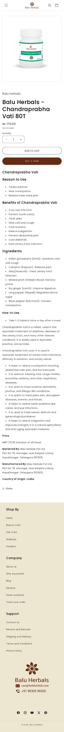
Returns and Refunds (18, 629)
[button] (6, 5)
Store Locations (15, 595)
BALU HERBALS (36, 725)
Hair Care (11, 532)
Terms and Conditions (19, 643)
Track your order (16, 602)
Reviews (10, 588)
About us (11, 566)
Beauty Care (13, 525)
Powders (11, 546)
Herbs (9, 518)
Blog (8, 580)
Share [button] (9, 488)
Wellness (11, 539)
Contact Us (12, 622)
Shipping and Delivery (18, 636)
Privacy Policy (14, 650)
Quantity (6, 133)
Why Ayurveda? (15, 573)
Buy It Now (32, 161)
